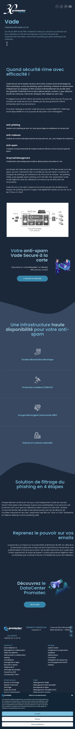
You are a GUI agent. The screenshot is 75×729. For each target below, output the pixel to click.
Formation (52, 657)
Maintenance (53, 655)
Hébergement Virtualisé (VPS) (44, 690)
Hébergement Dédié (41, 682)
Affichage (7, 687)
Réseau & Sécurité (11, 685)
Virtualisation (9, 660)
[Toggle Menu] (70, 6)
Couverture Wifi (10, 672)
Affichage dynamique (12, 670)
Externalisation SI (10, 648)
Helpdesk (51, 653)
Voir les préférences (37, 724)
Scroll (7, 44)
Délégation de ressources (57, 660)
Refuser (37, 719)
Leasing (7, 657)
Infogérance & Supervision (58, 650)
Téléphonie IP (9, 667)
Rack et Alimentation (12, 692)
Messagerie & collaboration (14, 650)
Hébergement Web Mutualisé (44, 685)
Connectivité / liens (11, 674)
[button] (72, 695)
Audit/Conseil (53, 648)
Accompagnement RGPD (57, 662)
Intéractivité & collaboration (15, 655)
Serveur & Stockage (11, 682)
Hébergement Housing (41, 692)
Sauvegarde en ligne (11, 662)
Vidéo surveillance (11, 653)
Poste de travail (10, 690)
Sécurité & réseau (10, 665)
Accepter (37, 714)
